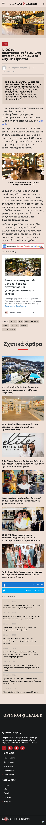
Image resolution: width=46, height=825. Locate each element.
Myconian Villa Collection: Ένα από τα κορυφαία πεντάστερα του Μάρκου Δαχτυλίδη (20, 390)
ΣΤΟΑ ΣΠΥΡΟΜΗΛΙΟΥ (9, 329)
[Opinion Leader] (23, 3)
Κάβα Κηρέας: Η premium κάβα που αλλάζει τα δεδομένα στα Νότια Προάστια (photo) (20, 427)
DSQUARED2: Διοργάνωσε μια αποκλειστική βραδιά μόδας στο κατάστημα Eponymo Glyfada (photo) (21, 538)
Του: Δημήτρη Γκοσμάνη (17, 68)
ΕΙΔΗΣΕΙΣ (5, 325)
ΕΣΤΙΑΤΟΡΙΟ (14, 325)
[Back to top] (38, 817)
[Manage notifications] (6, 819)
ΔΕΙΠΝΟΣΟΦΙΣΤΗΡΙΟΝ (31, 321)
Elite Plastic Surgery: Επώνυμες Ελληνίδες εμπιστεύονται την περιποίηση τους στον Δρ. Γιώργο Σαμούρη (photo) (23, 464)
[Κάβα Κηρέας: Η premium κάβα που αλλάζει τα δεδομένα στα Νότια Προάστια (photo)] (23, 408)
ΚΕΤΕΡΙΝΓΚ (24, 325)
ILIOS (20, 321)
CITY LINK (13, 321)
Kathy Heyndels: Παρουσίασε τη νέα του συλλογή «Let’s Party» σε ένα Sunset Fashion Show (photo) (22, 575)
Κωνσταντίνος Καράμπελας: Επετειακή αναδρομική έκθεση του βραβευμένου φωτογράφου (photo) (21, 501)
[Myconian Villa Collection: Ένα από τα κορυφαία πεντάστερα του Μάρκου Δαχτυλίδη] (23, 370)
